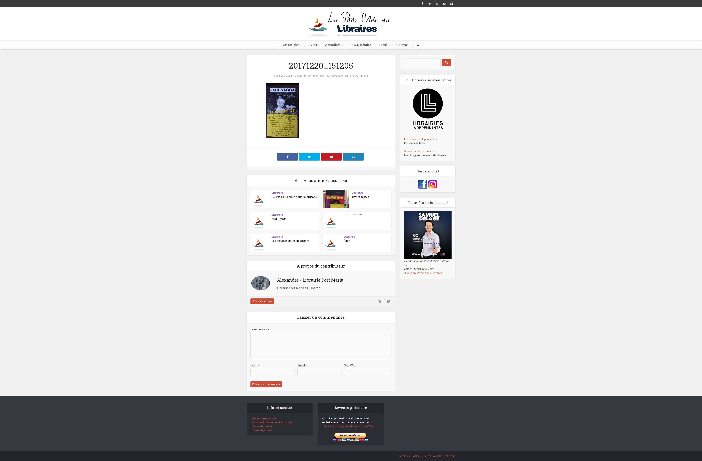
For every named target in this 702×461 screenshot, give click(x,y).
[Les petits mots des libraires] (351, 23)
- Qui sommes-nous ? (263, 418)
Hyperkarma (360, 197)
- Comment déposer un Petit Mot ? (271, 422)
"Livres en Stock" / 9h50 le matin (423, 273)
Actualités (332, 45)
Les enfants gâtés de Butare (290, 240)
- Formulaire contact (263, 430)
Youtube (437, 456)
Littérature (277, 192)
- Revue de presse (261, 426)
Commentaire (259, 329)
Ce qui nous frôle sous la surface (294, 197)
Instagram (449, 456)
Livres (312, 45)
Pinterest (426, 456)
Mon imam (278, 219)
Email (302, 365)
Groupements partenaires (419, 151)
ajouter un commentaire (309, 75)
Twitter (415, 456)
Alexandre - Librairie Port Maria (349, 75)
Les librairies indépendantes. (420, 139)
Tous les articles (262, 301)
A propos (401, 45)
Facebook (404, 456)
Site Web (350, 365)
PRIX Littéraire (360, 45)
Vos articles (290, 45)
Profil (383, 45)
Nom (255, 365)
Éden (347, 240)
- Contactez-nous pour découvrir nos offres (347, 426)
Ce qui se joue (353, 214)
